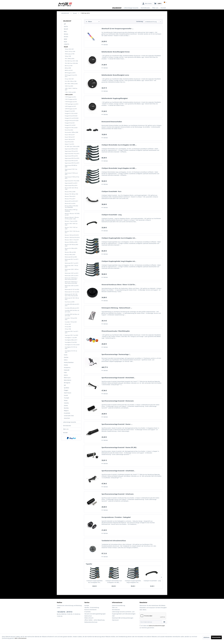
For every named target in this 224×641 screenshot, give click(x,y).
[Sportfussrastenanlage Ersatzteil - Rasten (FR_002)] (92, 456)
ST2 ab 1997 (68, 324)
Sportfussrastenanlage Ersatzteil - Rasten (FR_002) (119, 447)
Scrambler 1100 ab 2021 (71, 322)
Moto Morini (67, 380)
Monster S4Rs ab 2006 (70, 252)
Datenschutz (88, 616)
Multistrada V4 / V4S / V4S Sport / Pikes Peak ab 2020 (71, 294)
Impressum (115, 620)
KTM (65, 372)
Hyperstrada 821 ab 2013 (71, 183)
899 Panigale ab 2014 (70, 72)
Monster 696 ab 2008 (70, 191)
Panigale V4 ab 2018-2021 (71, 116)
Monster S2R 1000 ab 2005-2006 (71, 245)
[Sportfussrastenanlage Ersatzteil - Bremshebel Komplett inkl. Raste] (92, 386)
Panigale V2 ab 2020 (70, 111)
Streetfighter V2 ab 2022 (71, 342)
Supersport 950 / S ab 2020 (71, 335)
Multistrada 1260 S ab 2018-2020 (72, 286)
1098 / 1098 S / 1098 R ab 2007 (71, 89)
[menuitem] (147, 3)
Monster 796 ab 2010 (70, 196)
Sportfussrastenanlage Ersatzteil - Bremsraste (118, 401)
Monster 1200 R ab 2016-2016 (72, 237)
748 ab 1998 (68, 56)
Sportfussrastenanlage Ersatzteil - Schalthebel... (118, 471)
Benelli (66, 29)
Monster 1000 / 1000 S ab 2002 (71, 224)
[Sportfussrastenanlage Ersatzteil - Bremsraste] (92, 409)
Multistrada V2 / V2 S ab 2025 (72, 292)
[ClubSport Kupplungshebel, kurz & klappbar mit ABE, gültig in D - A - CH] (92, 246)
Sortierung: (139, 21)
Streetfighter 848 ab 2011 (71, 340)
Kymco (66, 375)
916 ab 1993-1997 (69, 79)
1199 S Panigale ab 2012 (71, 99)
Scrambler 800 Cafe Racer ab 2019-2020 (72, 315)
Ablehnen (206, 637)
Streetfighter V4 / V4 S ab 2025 (71, 351)
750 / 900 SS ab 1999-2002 (71, 63)
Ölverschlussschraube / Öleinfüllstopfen (116, 331)
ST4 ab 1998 (68, 329)
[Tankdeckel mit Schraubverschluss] (92, 549)
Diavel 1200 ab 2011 (70, 134)
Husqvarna (67, 367)
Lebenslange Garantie (69, 422)
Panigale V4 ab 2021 (70, 123)
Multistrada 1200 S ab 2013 (71, 273)
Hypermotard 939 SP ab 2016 (72, 158)
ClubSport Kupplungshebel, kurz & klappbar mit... (119, 238)
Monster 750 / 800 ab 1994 (71, 194)
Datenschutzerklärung (118, 605)
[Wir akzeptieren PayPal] (71, 438)
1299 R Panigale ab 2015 (71, 108)
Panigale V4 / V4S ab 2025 (71, 127)
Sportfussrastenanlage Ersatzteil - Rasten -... (117, 424)
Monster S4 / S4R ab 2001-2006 (71, 249)
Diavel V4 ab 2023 (69, 142)
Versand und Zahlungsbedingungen (95, 614)
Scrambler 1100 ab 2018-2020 (71, 318)
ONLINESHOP (67, 21)
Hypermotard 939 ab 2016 (71, 156)
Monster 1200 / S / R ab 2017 (72, 240)
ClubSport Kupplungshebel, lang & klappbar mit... (119, 261)
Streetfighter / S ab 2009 (71, 337)
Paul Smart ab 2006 (69, 302)
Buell (65, 41)
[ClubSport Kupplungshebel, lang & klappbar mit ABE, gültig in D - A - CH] (92, 269)
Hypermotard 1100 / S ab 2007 (71, 169)
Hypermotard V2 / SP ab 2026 (72, 180)
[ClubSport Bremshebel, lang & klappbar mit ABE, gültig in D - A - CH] (92, 176)
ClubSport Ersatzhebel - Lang (112, 215)
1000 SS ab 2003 (69, 86)
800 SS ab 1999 (68, 65)
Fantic (65, 355)
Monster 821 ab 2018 (70, 203)
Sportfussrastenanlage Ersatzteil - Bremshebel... (118, 378)
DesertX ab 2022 (69, 130)
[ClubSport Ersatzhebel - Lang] (92, 223)
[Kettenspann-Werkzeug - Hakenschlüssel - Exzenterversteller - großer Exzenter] (92, 316)
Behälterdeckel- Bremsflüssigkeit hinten (116, 52)
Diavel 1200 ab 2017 (70, 137)
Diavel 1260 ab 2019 (70, 139)
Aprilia (66, 26)
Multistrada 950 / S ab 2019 (71, 263)
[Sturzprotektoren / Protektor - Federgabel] (92, 525)
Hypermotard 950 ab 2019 (71, 160)
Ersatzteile (67, 413)
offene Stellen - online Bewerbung (94, 620)
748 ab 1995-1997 (69, 49)
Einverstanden (216, 637)
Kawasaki (66, 370)
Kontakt (65, 432)
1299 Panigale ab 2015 (70, 106)
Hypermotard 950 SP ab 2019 (72, 163)
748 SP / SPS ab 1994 (70, 51)
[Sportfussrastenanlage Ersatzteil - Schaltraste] (92, 502)
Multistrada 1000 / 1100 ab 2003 (71, 266)
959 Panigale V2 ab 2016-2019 (71, 75)
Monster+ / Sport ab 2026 (71, 221)
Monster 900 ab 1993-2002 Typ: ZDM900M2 (71, 206)
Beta (65, 31)
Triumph (66, 398)
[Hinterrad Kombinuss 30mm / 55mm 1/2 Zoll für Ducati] (92, 293)
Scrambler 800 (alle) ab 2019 (72, 308)
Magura (66, 410)
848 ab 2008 (68, 68)
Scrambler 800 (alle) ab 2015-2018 (72, 304)
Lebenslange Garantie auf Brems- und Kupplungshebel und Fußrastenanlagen (123, 613)
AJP (65, 24)
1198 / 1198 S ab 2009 (70, 92)
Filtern (90, 21)
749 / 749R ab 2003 (69, 58)
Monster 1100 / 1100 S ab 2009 (71, 228)
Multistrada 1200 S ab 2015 (71, 275)
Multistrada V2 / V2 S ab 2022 (72, 289)
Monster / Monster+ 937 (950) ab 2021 (72, 214)
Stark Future (67, 393)
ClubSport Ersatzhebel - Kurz (111, 191)
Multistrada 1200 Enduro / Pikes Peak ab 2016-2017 (71, 278)
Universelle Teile (69, 415)
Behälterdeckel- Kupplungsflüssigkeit (115, 98)
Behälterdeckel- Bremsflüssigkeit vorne (115, 75)
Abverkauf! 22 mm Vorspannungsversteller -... (118, 29)
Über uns (66, 429)
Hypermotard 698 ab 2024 (71, 149)
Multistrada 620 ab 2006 (71, 257)
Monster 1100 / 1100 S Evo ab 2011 (72, 232)
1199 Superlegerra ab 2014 (71, 104)
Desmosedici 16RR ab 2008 (71, 132)
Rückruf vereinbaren (90, 609)
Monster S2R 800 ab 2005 (71, 242)
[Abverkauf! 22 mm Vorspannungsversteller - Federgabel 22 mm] (92, 37)
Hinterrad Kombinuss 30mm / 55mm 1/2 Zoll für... (119, 285)
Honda (66, 365)
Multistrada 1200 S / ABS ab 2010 (71, 270)
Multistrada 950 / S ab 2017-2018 (72, 260)
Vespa (65, 400)
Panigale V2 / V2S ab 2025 (71, 113)
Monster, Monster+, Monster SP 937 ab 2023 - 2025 (72, 218)
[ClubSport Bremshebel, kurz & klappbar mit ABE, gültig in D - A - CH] (92, 153)
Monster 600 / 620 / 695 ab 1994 (71, 188)
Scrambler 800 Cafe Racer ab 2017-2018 (72, 311)
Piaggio (66, 390)
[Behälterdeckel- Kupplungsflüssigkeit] (92, 107)
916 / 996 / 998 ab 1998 (70, 81)
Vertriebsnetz (67, 425)
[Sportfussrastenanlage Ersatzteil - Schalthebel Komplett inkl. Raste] (92, 479)
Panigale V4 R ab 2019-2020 (71, 120)
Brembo (66, 408)
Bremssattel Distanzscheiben (112, 122)
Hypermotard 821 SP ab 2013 (72, 153)
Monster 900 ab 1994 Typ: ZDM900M (71, 210)
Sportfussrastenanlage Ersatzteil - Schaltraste (118, 494)
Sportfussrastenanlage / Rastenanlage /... (116, 354)
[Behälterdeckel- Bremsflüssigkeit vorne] (92, 83)
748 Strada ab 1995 (69, 54)
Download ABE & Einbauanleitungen (122, 618)
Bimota (66, 34)
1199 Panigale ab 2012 (70, 97)
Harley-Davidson (69, 362)
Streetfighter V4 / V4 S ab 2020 (71, 347)
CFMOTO (66, 44)
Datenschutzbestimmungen (157, 625)
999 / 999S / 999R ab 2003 (71, 83)
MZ (65, 385)
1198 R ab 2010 (69, 94)
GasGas (66, 357)
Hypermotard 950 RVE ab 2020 (71, 166)
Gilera (65, 360)
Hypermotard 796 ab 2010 (71, 151)
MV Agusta (67, 382)
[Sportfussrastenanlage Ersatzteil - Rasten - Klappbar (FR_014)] (92, 432)
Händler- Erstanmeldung (91, 607)
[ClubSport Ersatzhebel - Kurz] (92, 200)
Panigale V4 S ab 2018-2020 (71, 118)
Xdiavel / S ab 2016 (69, 144)
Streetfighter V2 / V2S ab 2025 (72, 344)
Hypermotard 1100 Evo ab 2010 (71, 173)
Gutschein (67, 418)
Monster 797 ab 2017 (70, 198)
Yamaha (66, 403)
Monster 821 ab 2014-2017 (71, 201)
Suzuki (66, 395)
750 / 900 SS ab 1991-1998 (71, 61)
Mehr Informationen (21, 638)
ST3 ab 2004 (68, 326)
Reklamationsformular (90, 622)
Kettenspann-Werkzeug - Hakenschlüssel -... (117, 308)
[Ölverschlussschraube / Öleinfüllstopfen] (92, 339)
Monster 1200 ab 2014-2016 (72, 235)
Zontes (66, 405)
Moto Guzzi (67, 377)
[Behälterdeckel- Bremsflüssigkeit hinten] (92, 60)
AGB (113, 616)
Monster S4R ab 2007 (70, 254)
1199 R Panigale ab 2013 (71, 101)
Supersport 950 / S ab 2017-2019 (71, 332)
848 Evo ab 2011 (69, 70)
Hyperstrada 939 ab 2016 (71, 185)
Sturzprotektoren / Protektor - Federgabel (116, 517)
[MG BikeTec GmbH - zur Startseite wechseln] (65, 4)
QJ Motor (66, 388)
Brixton (66, 36)
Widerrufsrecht (88, 618)
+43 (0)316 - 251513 (64, 612)
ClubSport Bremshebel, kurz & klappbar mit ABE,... (119, 145)
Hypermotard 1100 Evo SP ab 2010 (72, 177)
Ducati (66, 47)
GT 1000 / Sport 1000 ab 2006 (72, 146)
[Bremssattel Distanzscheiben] (92, 130)
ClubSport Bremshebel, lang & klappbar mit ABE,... (119, 168)
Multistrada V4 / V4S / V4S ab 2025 (72, 298)
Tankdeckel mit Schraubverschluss (114, 541)
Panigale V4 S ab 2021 (70, 125)
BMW (65, 39)
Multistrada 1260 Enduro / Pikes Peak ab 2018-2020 (71, 282)
